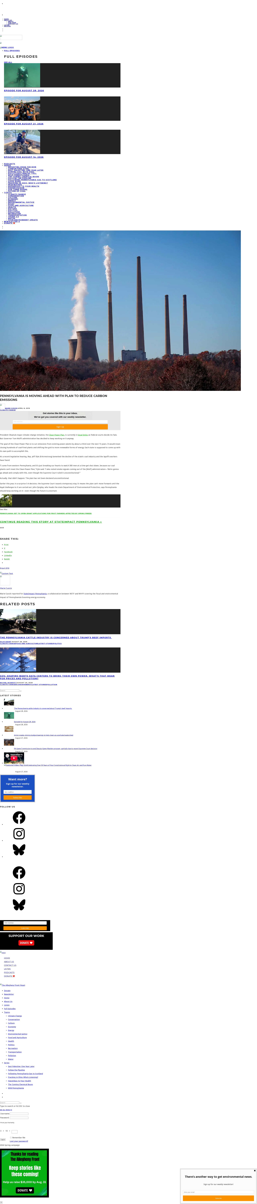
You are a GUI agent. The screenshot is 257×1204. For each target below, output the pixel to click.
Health (12, 207)
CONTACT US (10, 965)
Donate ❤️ (9, 223)
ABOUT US (9, 962)
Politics (13, 210)
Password (4, 1117)
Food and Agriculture (21, 205)
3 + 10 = (6, 1131)
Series (7, 165)
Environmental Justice (21, 202)
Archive (7, 26)
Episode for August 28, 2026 (24, 90)
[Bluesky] (19, 856)
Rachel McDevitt (8, 683)
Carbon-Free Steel (18, 169)
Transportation (17, 215)
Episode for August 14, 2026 (24, 157)
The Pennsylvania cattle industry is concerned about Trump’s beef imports (56, 637)
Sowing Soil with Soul (21, 172)
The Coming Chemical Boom (23, 177)
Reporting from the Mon (22, 167)
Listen (6, 1005)
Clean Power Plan (56, 435)
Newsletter (9, 994)
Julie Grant (5, 642)
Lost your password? (19, 1141)
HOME (7, 958)
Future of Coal (17, 191)
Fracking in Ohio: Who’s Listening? (28, 183)
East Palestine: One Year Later (25, 170)
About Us (8, 20)
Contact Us (13, 24)
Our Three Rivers (17, 189)
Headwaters (15, 185)
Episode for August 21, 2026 (23, 124)
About (10, 21)
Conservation (16, 196)
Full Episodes (12, 51)
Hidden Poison (16, 188)
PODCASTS (9, 972)
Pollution (14, 212)
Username (4, 1113)
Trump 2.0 (13, 217)
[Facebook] (19, 824)
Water (11, 218)
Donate (7, 990)
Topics (8, 193)
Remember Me (18, 1137)
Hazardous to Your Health (23, 186)
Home (6, 998)
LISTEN (7, 969)
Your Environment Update (23, 220)
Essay (11, 204)
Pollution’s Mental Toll (22, 173)
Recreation (14, 214)
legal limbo (83, 435)
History (12, 209)
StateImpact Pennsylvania (35, 593)
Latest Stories (45, 643)
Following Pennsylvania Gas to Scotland (32, 180)
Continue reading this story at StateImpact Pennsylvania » (51, 521)
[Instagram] (19, 840)
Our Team (12, 22)
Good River (14, 181)
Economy (13, 199)
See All (8, 62)
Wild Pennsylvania (18, 175)
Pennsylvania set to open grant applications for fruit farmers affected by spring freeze (46, 513)
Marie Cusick (11, 408)
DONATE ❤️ (9, 976)
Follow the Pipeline (19, 178)
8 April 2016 (4, 568)
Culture (12, 197)
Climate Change (17, 194)
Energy (12, 201)
